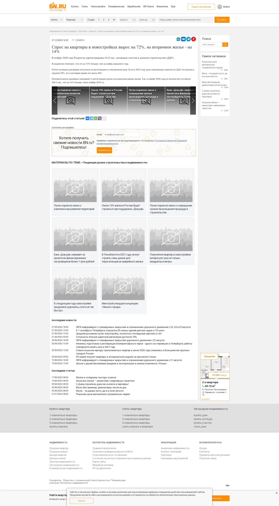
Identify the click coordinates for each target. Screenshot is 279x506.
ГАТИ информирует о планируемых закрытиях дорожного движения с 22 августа (120, 340)
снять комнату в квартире (137, 426)
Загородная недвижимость (64, 465)
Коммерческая (116, 6)
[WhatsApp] (95, 118)
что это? (206, 399)
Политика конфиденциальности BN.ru (113, 451)
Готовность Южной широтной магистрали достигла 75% (106, 337)
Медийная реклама (103, 465)
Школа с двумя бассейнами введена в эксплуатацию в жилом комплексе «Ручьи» (121, 363)
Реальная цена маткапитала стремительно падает (103, 394)
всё (134, 20)
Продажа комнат (58, 451)
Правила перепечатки (104, 448)
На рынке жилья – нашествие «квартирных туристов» (105, 380)
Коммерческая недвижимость (66, 468)
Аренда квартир (58, 455)
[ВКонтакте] (87, 118)
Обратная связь (208, 458)
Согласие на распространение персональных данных (122, 458)
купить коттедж (203, 419)
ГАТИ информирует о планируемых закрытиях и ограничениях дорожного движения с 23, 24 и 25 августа (133, 327)
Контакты (204, 451)
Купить (75, 6)
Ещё (173, 6)
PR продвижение (102, 468)
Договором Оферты (164, 140)
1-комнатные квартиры (63, 415)
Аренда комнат (57, 458)
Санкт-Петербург (56, 10)
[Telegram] (91, 118)
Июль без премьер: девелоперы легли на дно (101, 387)
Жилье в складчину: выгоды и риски (96, 377)
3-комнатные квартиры (63, 422)
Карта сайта (99, 461)
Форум (203, 448)
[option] (71, 100)
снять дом (200, 426)
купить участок (203, 422)
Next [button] (193, 100)
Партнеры (166, 455)
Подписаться (104, 150)
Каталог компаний (171, 451)
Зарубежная (133, 6)
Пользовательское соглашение (110, 455)
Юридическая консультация (214, 455)
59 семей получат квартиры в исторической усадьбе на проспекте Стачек (116, 356)
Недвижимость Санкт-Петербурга (63, 31)
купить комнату (58, 426)
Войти (226, 6)
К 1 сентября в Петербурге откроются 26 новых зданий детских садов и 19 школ (120, 330)
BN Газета (148, 6)
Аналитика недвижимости (175, 448)
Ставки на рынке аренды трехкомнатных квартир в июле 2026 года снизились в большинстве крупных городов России (132, 352)
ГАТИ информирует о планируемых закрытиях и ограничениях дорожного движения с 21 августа (129, 360)
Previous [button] (54, 100)
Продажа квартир (58, 448)
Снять (85, 6)
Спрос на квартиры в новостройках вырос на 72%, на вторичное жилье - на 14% (131, 31)
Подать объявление (201, 7)
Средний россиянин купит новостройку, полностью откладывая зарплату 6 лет (119, 333)
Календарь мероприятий (174, 458)
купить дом (200, 415)
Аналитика (162, 6)
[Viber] (99, 118)
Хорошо (81, 501)
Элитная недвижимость (62, 461)
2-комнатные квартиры (63, 419)
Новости (92, 31)
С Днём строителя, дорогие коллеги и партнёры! (102, 384)
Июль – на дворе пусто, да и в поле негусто (100, 390)
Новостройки (98, 6)
